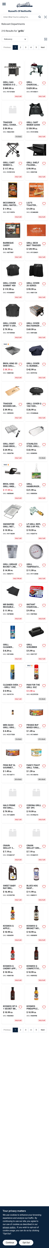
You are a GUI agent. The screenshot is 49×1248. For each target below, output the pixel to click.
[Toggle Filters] (45, 39)
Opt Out (26, 1242)
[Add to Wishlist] (20, 83)
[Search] (40, 17)
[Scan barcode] (45, 17)
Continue (10, 1242)
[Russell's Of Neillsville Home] (24, 5)
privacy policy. (9, 1227)
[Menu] (4, 4)
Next (43, 47)
